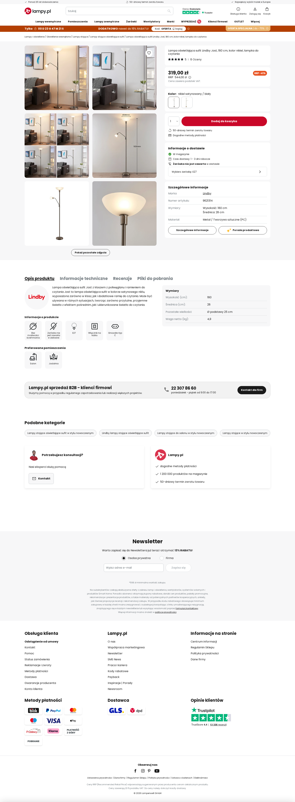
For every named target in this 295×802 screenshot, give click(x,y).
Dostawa (31, 677)
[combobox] (119, 11)
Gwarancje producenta (40, 683)
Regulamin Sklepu (202, 647)
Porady (127, 683)
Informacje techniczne (84, 278)
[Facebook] (138, 771)
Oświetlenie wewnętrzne (59, 36)
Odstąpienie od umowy (41, 642)
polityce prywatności (166, 612)
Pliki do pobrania (155, 278)
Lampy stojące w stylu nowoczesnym (245, 433)
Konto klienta (33, 689)
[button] (57, 145)
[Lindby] (37, 297)
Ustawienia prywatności (99, 777)
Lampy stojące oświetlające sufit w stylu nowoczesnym (60, 433)
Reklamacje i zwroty (38, 665)
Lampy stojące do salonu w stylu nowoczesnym (185, 433)
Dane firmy (198, 659)
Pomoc (29, 653)
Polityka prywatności (205, 653)
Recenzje (122, 278)
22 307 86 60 (183, 388)
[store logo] (38, 11)
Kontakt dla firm (252, 390)
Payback (114, 677)
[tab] (39, 278)
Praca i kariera (117, 665)
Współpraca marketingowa (126, 647)
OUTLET (239, 21)
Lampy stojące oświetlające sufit (107, 36)
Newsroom (115, 689)
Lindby (207, 193)
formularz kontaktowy (187, 608)
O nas (111, 642)
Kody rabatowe (118, 671)
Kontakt (30, 647)
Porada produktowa (246, 230)
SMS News (114, 659)
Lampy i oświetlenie (35, 36)
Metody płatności (36, 671)
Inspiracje (114, 683)
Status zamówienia (37, 659)
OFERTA (168, 28)
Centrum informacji (204, 642)
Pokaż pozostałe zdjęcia (90, 252)
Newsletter (115, 653)
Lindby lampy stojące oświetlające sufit (125, 433)
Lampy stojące (80, 36)
